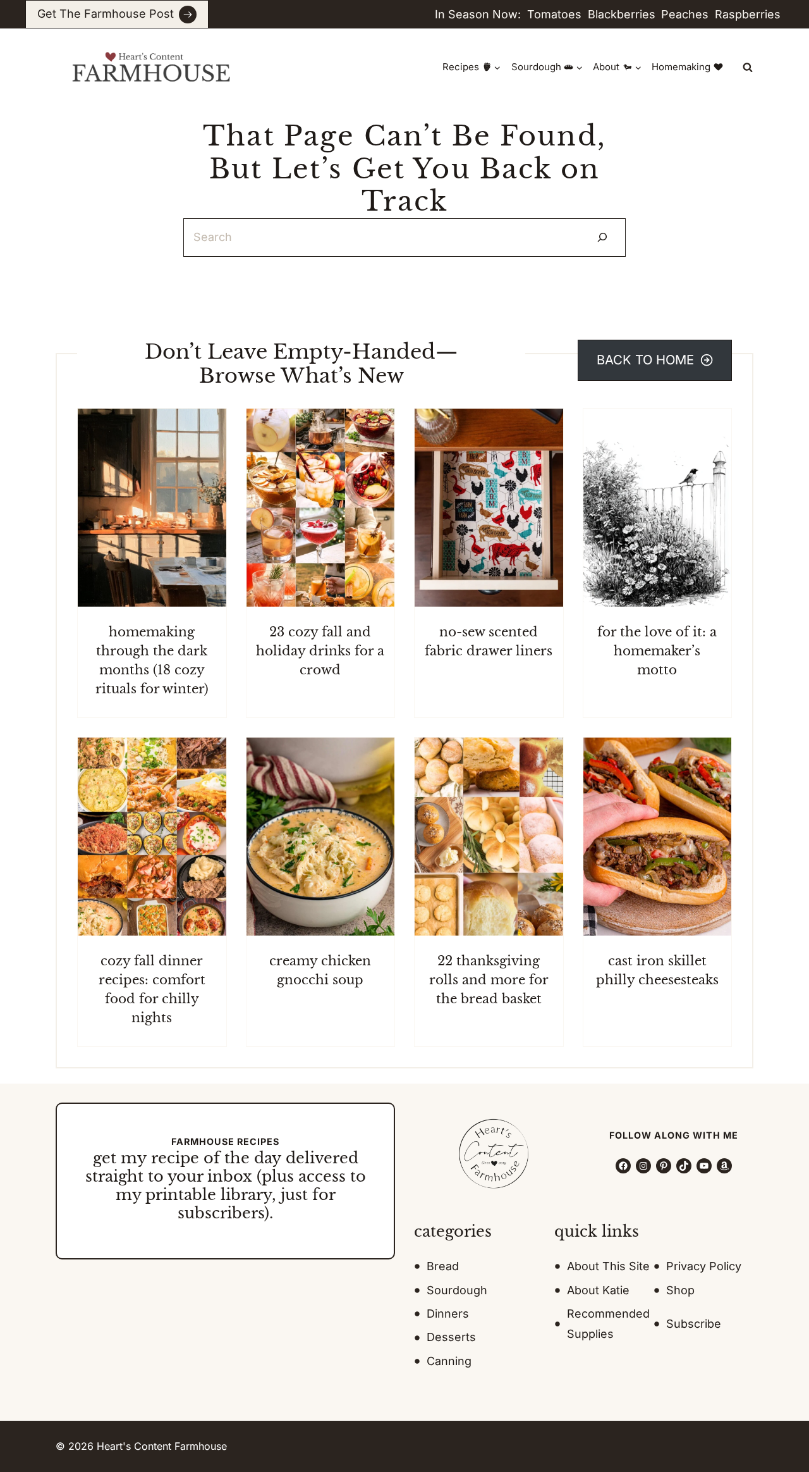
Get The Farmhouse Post (105, 13)
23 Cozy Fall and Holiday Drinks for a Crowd (320, 650)
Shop (680, 1290)
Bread (443, 1266)
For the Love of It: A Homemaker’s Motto (657, 650)
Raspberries (748, 14)
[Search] (602, 237)
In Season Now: (478, 14)
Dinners (448, 1313)
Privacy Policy (703, 1266)
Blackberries (621, 14)
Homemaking (681, 67)
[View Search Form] (748, 67)
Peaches (685, 14)
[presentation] (152, 508)
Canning (449, 1361)
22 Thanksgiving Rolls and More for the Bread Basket (489, 979)
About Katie (598, 1290)
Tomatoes (554, 14)
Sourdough (457, 1290)
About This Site (608, 1266)
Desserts (451, 1337)
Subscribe (693, 1323)
